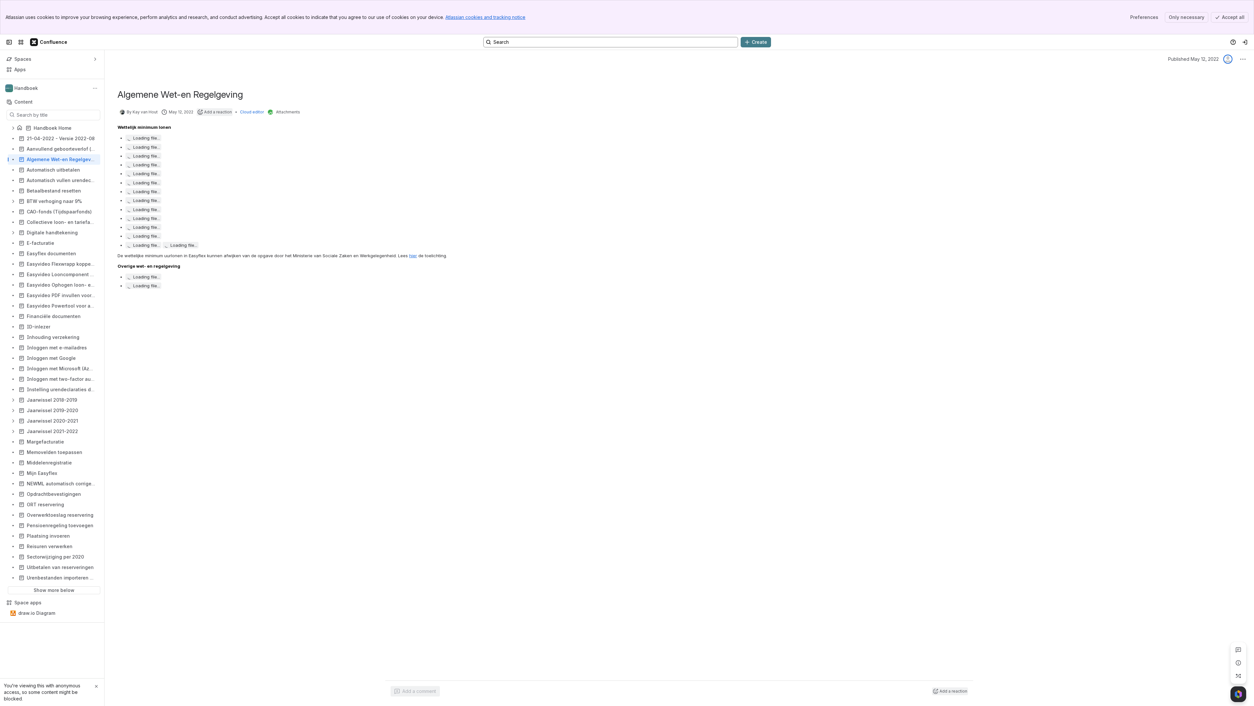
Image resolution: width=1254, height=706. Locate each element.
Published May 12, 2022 (1193, 59)
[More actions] (95, 88)
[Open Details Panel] (1238, 663)
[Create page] (1238, 676)
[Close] (96, 686)
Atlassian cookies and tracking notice (485, 17)
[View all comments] (1238, 650)
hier (413, 255)
